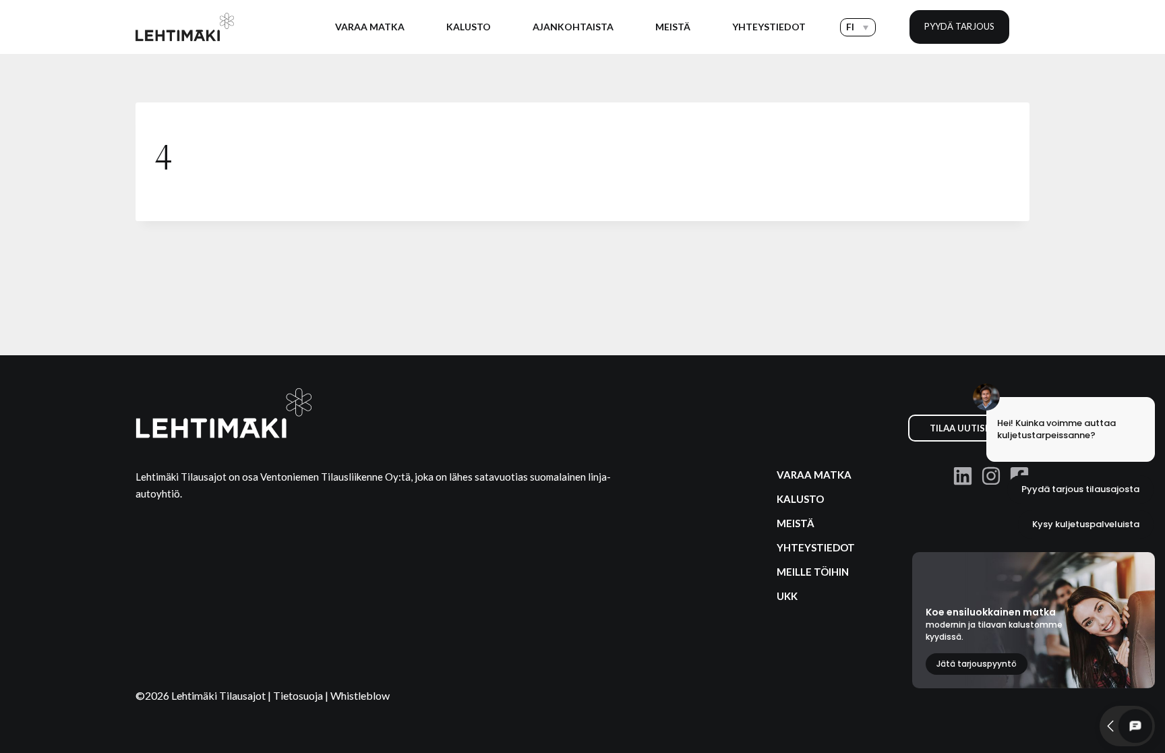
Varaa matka (370, 26)
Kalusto (468, 26)
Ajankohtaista (573, 26)
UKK (787, 596)
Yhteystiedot (769, 26)
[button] (858, 27)
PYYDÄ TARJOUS (959, 26)
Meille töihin (813, 572)
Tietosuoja (299, 695)
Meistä (672, 26)
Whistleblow (360, 695)
